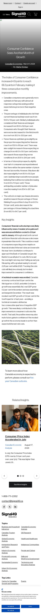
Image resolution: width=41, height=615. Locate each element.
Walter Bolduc (22, 67)
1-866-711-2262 (10, 496)
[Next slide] (36, 476)
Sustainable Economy (10, 562)
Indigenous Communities (30, 545)
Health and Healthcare (29, 539)
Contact (18, 3)
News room (8, 3)
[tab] (18, 476)
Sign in (20, 7)
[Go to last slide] (4, 476)
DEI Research (26, 533)
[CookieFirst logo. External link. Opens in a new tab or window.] (2, 589)
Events (23, 581)
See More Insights (20, 484)
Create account (29, 3)
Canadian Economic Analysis (13, 446)
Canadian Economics (13, 64)
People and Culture (28, 550)
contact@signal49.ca (12, 501)
